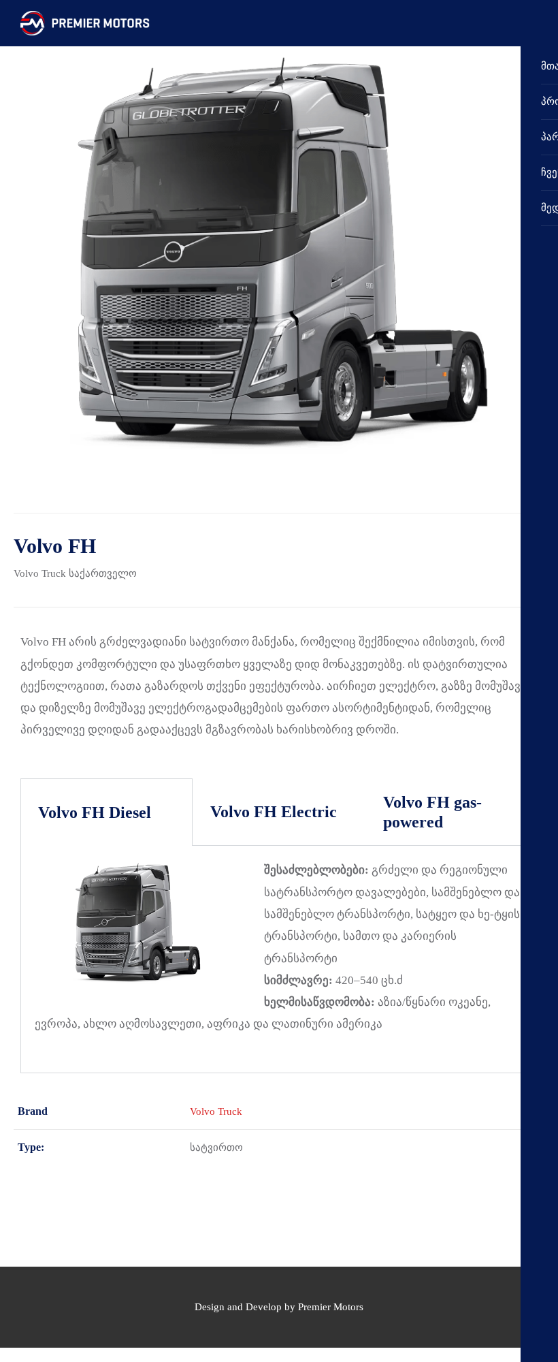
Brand (33, 1111)
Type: (31, 1147)
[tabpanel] (279, 959)
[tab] (106, 812)
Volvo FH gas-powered (432, 812)
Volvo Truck (40, 573)
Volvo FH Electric (273, 812)
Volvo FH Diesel (94, 812)
